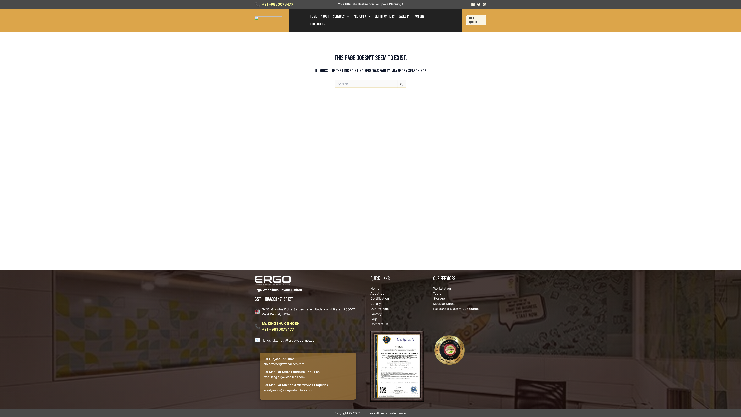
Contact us (317, 24)
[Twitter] (478, 4)
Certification (379, 298)
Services (339, 16)
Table (437, 293)
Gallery (403, 16)
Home (313, 16)
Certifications (385, 16)
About (325, 16)
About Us (377, 293)
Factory (418, 16)
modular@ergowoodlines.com (284, 377)
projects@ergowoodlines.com (283, 364)
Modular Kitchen (445, 304)
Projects (360, 16)
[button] (476, 20)
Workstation (442, 288)
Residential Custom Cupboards (456, 309)
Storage (439, 298)
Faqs (373, 319)
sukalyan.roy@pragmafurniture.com (287, 390)
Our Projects (379, 309)
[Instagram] (484, 4)
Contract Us (379, 324)
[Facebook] (473, 4)
